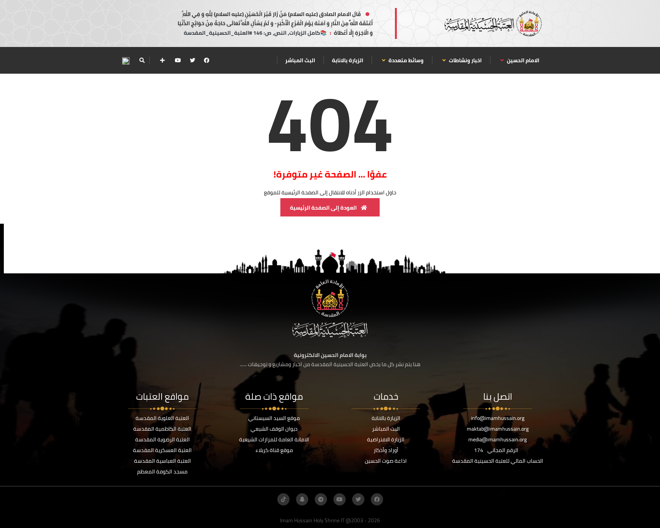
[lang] (125, 61)
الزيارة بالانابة (347, 60)
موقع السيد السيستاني (274, 418)
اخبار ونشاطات (465, 60)
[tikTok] (283, 499)
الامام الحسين (522, 60)
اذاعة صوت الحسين (386, 461)
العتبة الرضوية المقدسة (162, 439)
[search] (141, 60)
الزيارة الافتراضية (385, 439)
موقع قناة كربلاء (274, 450)
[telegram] (321, 499)
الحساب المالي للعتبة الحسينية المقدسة (497, 461)
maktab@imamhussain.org (498, 429)
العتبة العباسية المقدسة (162, 461)
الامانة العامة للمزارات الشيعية (274, 439)
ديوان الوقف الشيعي (274, 429)
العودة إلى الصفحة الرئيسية (324, 208)
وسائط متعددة (405, 60)
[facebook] (206, 60)
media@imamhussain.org (497, 439)
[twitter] (192, 60)
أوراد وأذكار (386, 450)
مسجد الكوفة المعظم (162, 471)
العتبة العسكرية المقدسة (162, 450)
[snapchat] (302, 499)
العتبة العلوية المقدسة (162, 418)
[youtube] (178, 60)
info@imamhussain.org (497, 418)
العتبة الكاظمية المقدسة (162, 429)
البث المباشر (300, 60)
